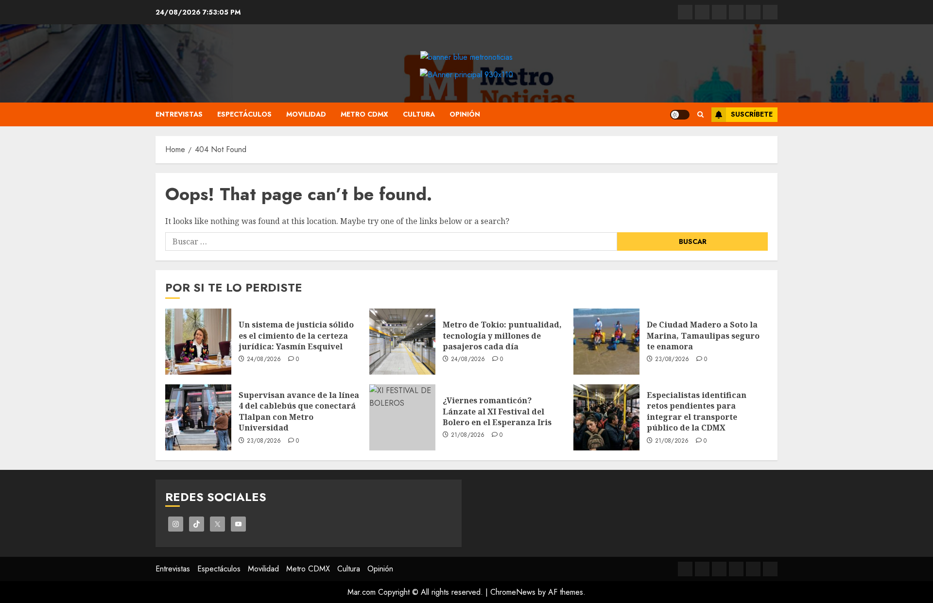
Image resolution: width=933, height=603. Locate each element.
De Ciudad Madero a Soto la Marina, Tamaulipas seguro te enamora (703, 335)
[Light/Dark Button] (680, 115)
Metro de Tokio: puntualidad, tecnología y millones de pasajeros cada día (502, 335)
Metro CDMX (364, 114)
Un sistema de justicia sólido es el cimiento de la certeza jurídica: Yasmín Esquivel (296, 335)
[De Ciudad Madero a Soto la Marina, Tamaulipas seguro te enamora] (606, 342)
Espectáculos (244, 114)
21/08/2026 (468, 435)
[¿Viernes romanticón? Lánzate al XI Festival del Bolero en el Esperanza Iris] (402, 417)
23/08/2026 (672, 359)
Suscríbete (752, 114)
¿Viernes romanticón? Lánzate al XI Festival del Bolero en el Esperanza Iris (497, 411)
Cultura (419, 114)
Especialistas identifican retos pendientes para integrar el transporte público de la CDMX (696, 411)
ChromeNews (513, 592)
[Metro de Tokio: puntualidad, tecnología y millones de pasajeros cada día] (402, 342)
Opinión (464, 114)
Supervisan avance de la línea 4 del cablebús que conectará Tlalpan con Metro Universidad (299, 411)
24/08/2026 (264, 359)
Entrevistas (179, 114)
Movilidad (306, 114)
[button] (700, 114)
